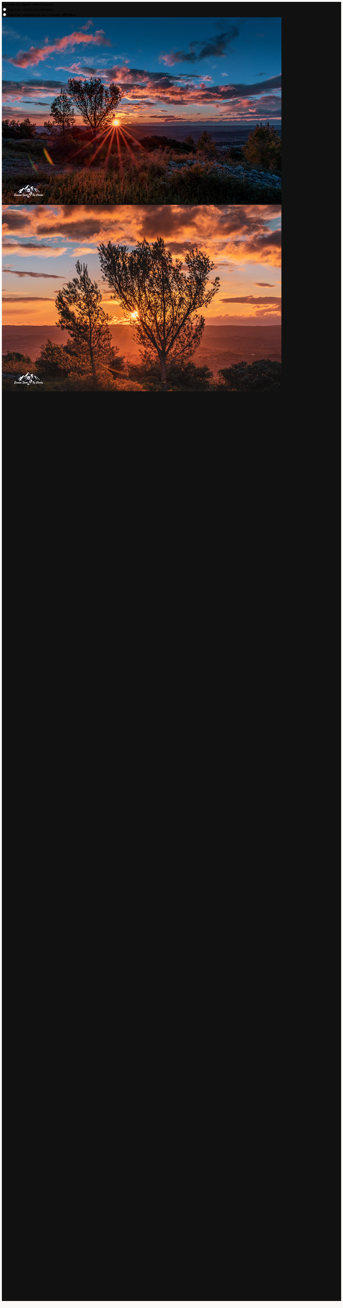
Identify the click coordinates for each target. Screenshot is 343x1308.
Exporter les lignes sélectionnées (28, 4)
